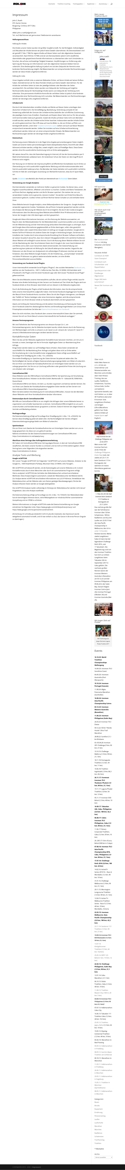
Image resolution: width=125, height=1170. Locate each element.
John (96, 365)
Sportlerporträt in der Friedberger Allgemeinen (103, 273)
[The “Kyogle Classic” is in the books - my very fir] (103, 145)
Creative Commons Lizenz (47, 126)
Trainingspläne (78, 4)
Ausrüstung (103, 4)
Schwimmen (99, 1136)
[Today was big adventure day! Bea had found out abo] (103, 108)
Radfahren (98, 1133)
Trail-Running (99, 1140)
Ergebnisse (90, 4)
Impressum (36, 1167)
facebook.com (79, 267)
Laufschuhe (99, 1123)
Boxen (97, 1102)
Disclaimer (21, 179)
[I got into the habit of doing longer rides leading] (103, 89)
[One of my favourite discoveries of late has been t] (103, 126)
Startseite (51, 4)
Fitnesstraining (100, 1116)
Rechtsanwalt (63, 179)
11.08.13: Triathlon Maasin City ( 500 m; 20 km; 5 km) (103, 993)
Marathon (98, 1126)
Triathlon (98, 1143)
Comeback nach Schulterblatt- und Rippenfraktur (101, 264)
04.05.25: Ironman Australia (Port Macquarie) (101, 677)
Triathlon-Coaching (64, 4)
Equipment (99, 1109)
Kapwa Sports (100, 415)
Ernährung (98, 1112)
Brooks (97, 1106)
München (98, 1129)
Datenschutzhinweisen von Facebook (55, 309)
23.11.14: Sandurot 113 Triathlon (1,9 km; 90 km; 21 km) (103, 929)
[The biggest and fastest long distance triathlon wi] (103, 164)
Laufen (97, 1119)
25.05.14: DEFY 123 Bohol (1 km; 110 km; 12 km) (103, 958)
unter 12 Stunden (101, 531)
